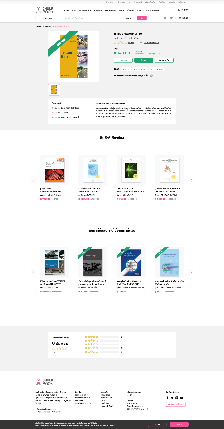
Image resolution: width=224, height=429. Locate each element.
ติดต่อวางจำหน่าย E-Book (137, 409)
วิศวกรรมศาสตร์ (140, 69)
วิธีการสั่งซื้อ (105, 395)
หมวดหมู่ (48, 18)
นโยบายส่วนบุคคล (134, 392)
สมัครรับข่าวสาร (177, 404)
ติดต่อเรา (130, 400)
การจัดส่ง (104, 400)
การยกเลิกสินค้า (107, 406)
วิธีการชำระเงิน (106, 398)
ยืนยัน (179, 424)
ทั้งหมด (128, 18)
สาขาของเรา (79, 400)
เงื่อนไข (129, 395)
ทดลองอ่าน (123, 60)
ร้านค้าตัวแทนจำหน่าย (83, 403)
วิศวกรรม (126, 69)
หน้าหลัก (38, 26)
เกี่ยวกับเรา (79, 392)
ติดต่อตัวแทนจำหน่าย (135, 406)
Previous (33, 180)
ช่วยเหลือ (104, 392)
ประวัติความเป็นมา (81, 395)
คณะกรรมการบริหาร (82, 398)
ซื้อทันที (144, 60)
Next (191, 180)
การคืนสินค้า (105, 403)
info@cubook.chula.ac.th (45, 409)
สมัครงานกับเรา (133, 403)
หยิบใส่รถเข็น (164, 60)
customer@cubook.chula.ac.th (47, 411)
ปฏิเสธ (157, 424)
